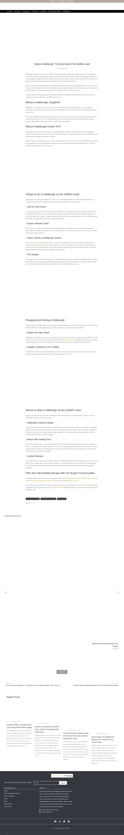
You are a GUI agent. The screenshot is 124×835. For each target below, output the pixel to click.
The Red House (31, 211)
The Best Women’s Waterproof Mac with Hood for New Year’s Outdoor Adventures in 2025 (76, 735)
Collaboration (67, 11)
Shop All (9, 11)
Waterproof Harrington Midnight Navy (105, 643)
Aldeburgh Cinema (34, 242)
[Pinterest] (68, 821)
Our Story (17, 11)
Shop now (115, 648)
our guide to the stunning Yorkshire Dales (78, 478)
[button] (6, 592)
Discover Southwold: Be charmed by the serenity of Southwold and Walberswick (47, 729)
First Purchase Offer (54, 11)
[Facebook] (55, 821)
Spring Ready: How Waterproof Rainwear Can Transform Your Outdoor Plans (102, 739)
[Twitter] (64, 821)
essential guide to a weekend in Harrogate (39, 480)
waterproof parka (82, 485)
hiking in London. (73, 480)
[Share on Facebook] (92, 499)
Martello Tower (30, 228)
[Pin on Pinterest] (97, 499)
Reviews (43, 11)
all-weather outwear (56, 487)
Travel (33, 503)
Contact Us (35, 11)
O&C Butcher (68, 339)
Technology (26, 11)
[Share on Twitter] (95, 499)
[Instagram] (59, 821)
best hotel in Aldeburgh (48, 499)
